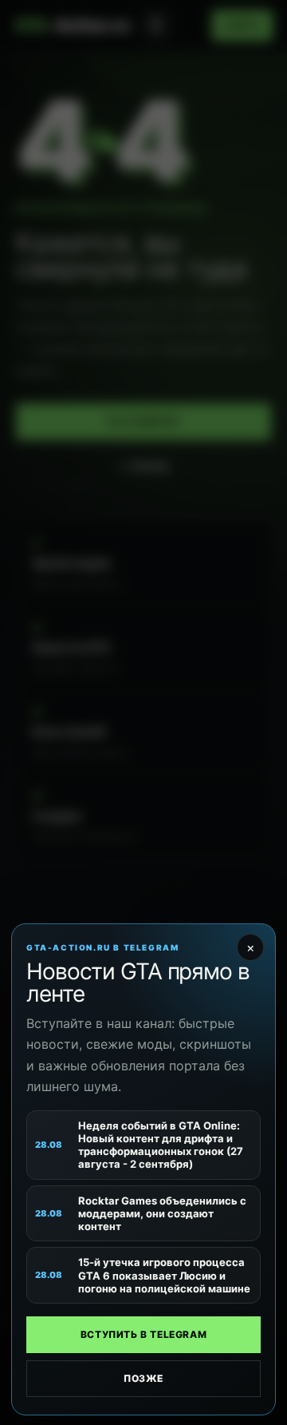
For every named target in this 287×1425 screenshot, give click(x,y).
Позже (143, 1378)
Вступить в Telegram (143, 1334)
